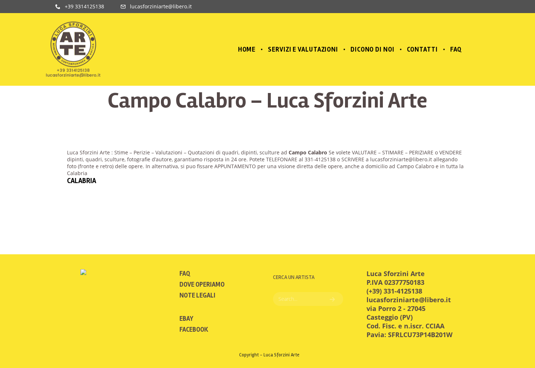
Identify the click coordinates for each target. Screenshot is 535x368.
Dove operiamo (202, 284)
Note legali (197, 295)
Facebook (193, 329)
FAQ (184, 274)
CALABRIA (81, 180)
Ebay (186, 319)
